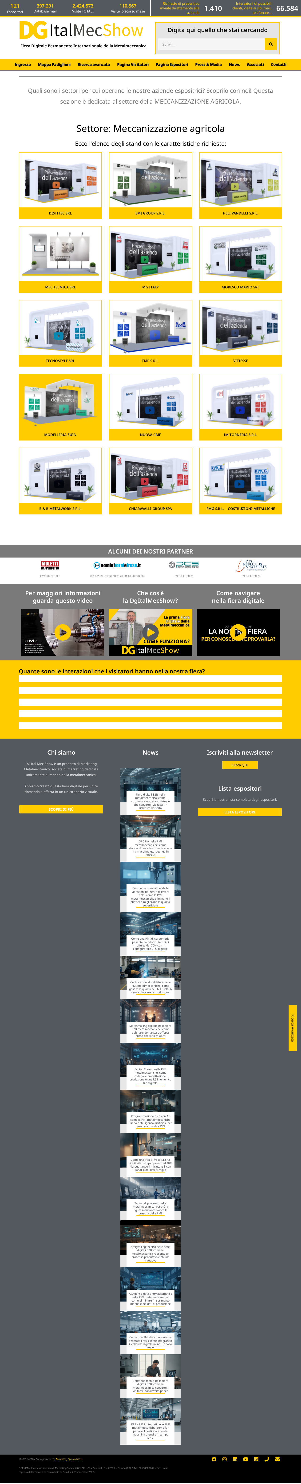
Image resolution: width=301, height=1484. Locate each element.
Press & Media (208, 64)
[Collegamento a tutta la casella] (150, 791)
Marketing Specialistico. (69, 1459)
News (234, 64)
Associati (255, 64)
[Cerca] (271, 44)
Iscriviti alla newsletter (240, 752)
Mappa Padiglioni (54, 64)
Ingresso (23, 64)
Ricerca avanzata (94, 64)
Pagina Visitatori (133, 64)
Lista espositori (240, 788)
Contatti (279, 64)
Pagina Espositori (172, 64)
